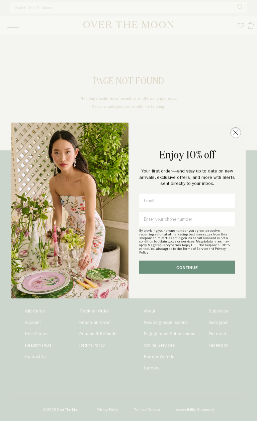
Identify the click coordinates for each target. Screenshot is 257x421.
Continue (187, 267)
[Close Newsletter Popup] (235, 132)
